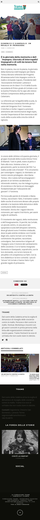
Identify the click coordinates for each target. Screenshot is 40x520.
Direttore (4, 375)
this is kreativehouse (20, 504)
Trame (3, 48)
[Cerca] (38, 2)
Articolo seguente (20, 298)
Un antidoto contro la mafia (20, 295)
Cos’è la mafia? (20, 456)
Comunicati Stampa (21, 496)
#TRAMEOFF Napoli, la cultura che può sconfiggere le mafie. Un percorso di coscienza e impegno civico (20, 302)
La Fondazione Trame (21, 494)
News (3, 51)
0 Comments (9, 51)
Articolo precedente (20, 293)
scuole (4, 272)
